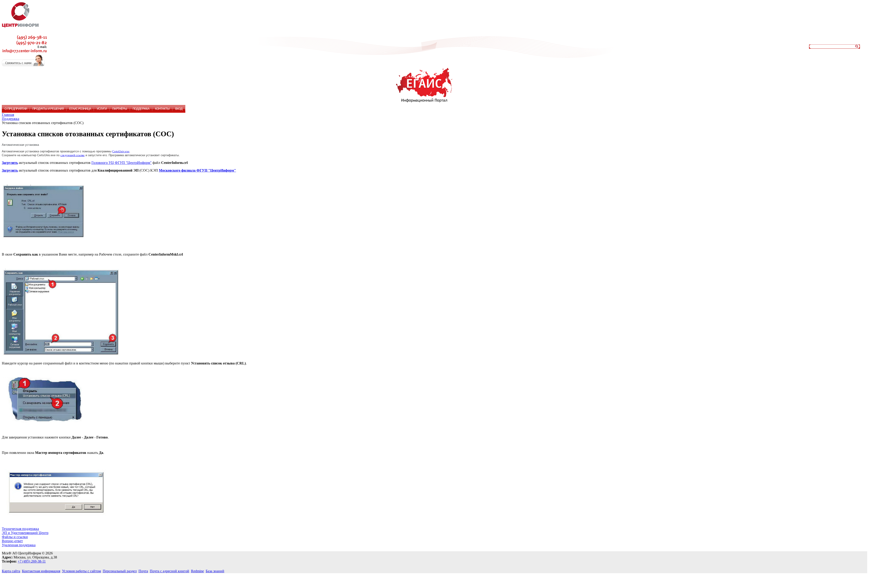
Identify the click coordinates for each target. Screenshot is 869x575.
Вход (178, 108)
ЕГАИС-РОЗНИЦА (80, 108)
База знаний (215, 571)
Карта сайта (11, 571)
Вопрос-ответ (12, 541)
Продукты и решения (47, 108)
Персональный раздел (120, 571)
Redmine (197, 571)
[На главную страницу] (20, 32)
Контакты (162, 108)
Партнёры (119, 108)
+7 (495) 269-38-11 (32, 561)
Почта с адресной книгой (169, 571)
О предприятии (16, 108)
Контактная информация (41, 571)
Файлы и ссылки (15, 537)
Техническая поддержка (20, 529)
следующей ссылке (72, 155)
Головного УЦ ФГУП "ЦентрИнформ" (121, 163)
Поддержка (141, 108)
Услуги (102, 108)
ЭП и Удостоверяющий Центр (25, 533)
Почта (143, 571)
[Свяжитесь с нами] (23, 65)
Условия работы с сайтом (81, 571)
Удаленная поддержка (19, 545)
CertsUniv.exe (120, 151)
